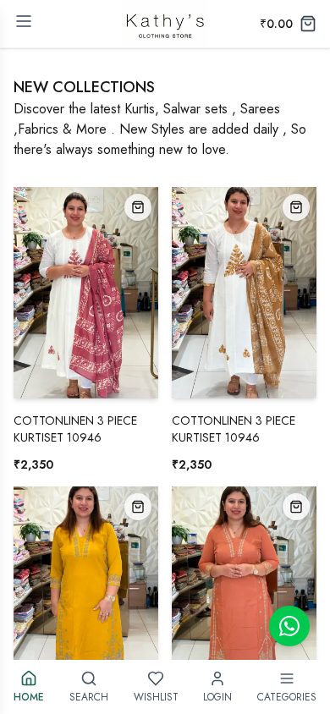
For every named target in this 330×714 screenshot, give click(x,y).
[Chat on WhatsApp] (289, 626)
